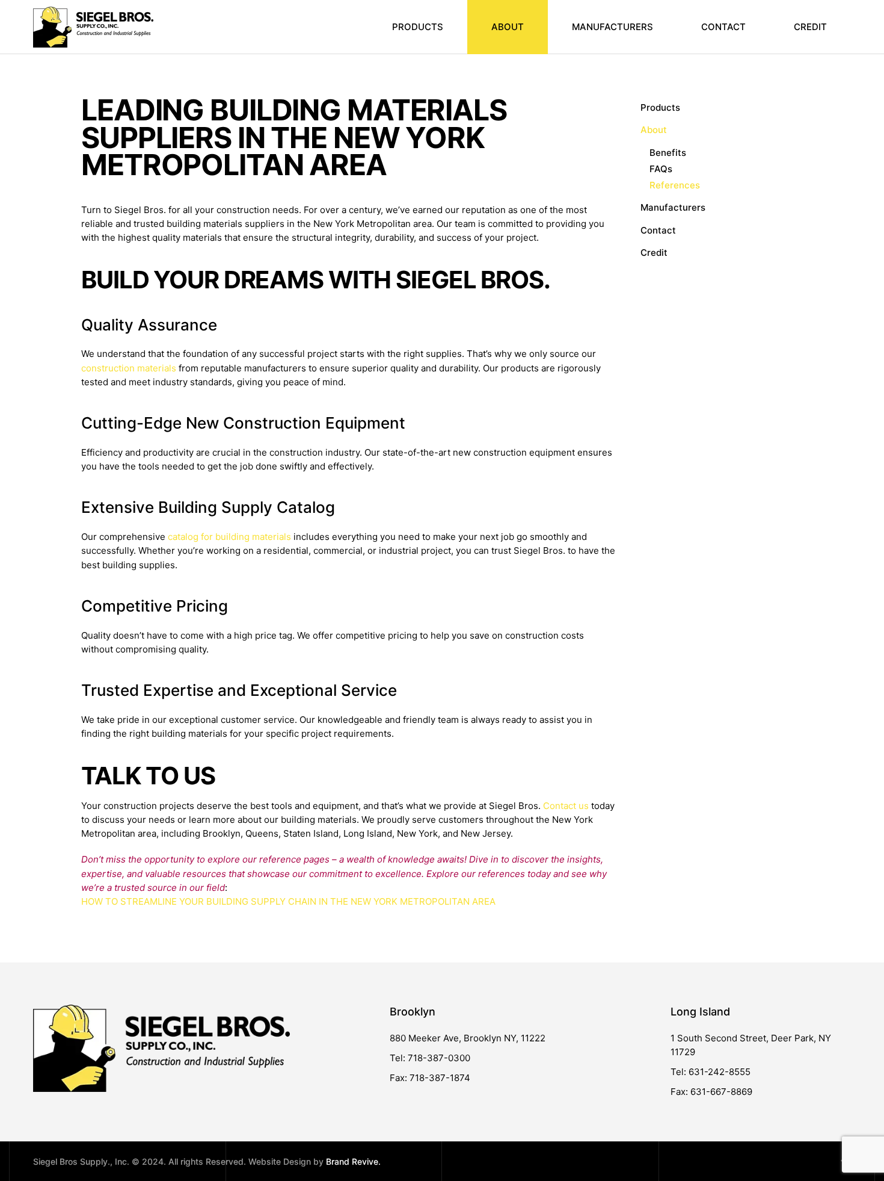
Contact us (566, 805)
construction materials (128, 368)
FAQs (660, 169)
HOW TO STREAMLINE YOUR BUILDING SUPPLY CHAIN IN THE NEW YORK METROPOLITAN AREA (288, 901)
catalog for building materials (229, 536)
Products (417, 27)
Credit (810, 27)
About (653, 129)
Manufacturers (612, 27)
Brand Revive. (353, 1161)
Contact (723, 27)
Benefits (667, 152)
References (674, 185)
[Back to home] (93, 27)
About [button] (507, 27)
